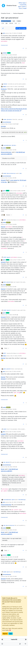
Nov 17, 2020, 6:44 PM (15, 371)
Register (5, 633)
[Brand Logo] (3, 5)
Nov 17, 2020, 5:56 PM (11, 314)
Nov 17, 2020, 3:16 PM (11, 178)
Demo (24, 6)
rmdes (4, 86)
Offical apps (22, 3)
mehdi (4, 148)
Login (10, 633)
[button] (2, 643)
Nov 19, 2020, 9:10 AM (11, 530)
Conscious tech (4, 45)
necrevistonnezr (7, 122)
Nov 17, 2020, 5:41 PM (19, 259)
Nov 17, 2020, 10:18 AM (11, 54)
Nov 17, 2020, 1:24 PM (11, 149)
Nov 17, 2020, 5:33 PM (19, 190)
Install (24, 8)
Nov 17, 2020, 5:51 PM (11, 286)
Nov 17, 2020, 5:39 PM (11, 224)
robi (4, 33)
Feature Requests (6, 21)
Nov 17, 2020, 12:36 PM (16, 86)
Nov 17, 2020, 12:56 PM (11, 124)
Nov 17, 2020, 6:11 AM (15, 33)
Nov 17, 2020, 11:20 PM (15, 431)
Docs (20, 8)
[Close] (25, 598)
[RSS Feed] (19, 23)
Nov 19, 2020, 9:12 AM (11, 557)
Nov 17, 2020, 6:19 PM (16, 355)
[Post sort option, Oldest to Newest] (3, 28)
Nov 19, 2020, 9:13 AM (11, 576)
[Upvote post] (23, 48)
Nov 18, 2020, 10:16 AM (11, 466)
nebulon (5, 53)
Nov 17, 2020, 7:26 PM (11, 409)
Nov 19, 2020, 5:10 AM (15, 502)
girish (4, 190)
